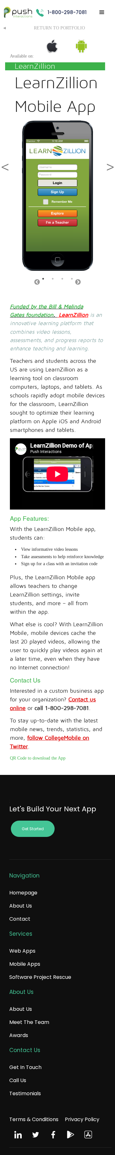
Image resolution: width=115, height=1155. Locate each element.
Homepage (23, 892)
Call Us (17, 1080)
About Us (20, 905)
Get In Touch (25, 1067)
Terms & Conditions (33, 1119)
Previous (37, 282)
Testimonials (25, 1093)
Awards (18, 1035)
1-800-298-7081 (67, 12)
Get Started (33, 828)
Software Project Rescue (40, 977)
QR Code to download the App (37, 758)
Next (78, 282)
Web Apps (22, 951)
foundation (39, 315)
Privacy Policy (82, 1119)
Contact (19, 919)
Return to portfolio (59, 28)
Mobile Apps (24, 964)
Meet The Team (29, 1022)
